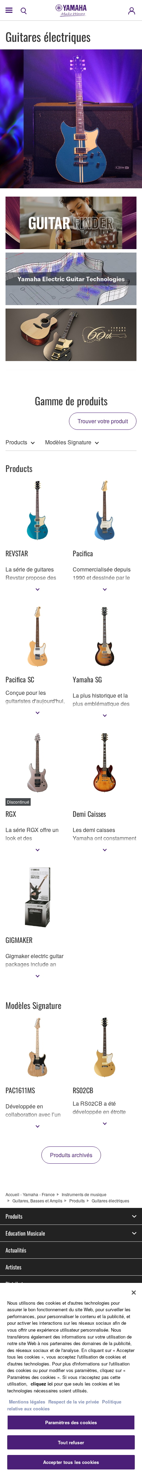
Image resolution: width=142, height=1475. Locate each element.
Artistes (13, 1267)
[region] (71, 1379)
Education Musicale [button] (25, 1233)
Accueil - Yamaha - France (30, 1194)
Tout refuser (71, 1442)
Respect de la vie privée (73, 1401)
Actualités (16, 1250)
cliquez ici (42, 1383)
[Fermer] (133, 1292)
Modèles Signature (68, 442)
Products (16, 442)
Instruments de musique (84, 1194)
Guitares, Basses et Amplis (37, 1200)
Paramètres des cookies (71, 1422)
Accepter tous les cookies (71, 1462)
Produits (77, 1200)
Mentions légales (27, 1401)
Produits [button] (14, 1216)
